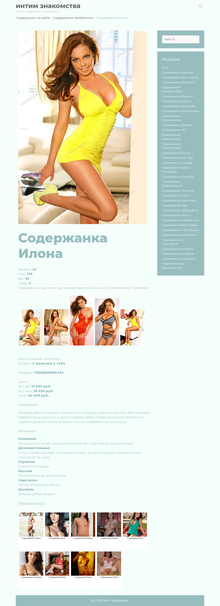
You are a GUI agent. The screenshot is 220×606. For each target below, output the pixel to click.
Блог (165, 67)
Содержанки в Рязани (178, 253)
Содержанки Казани (177, 101)
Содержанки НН (174, 129)
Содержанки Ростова (177, 157)
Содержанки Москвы (177, 125)
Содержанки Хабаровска (180, 210)
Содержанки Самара (177, 162)
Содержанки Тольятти (178, 190)
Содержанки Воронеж (178, 82)
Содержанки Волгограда (180, 77)
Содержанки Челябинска (73, 18)
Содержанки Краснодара (180, 111)
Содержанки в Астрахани (180, 230)
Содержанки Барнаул (178, 72)
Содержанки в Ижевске (179, 234)
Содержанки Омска (176, 153)
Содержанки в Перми (178, 248)
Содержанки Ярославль (179, 225)
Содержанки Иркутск (177, 96)
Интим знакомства (48, 6)
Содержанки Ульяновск (179, 200)
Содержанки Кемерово (179, 106)
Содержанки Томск (176, 195)
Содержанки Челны (176, 215)
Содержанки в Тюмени (179, 258)
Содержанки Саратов (177, 176)
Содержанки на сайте (33, 18)
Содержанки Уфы (174, 205)
